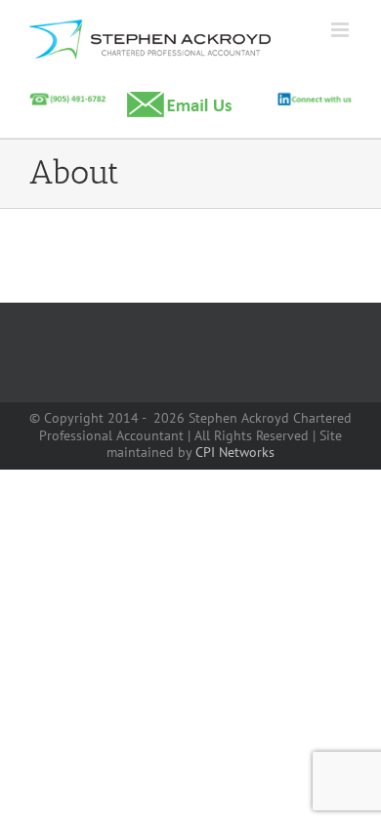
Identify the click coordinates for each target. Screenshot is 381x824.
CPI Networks (235, 452)
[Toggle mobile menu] (341, 30)
